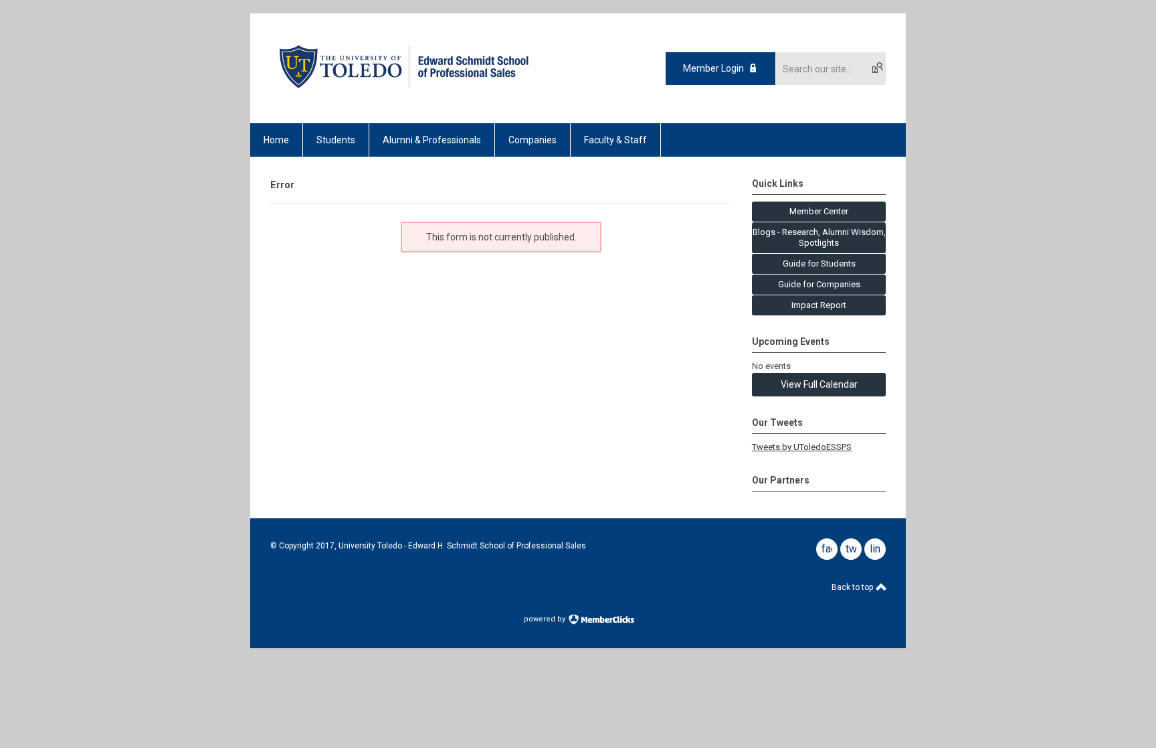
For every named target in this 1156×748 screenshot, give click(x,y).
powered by (545, 619)
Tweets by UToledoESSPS (802, 447)
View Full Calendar (819, 384)
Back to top (853, 587)
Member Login (713, 68)
